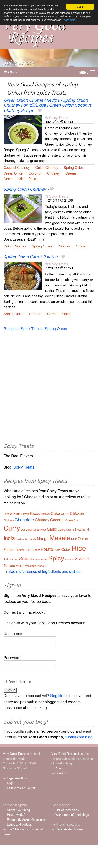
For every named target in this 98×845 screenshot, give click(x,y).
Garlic (52, 529)
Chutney (53, 173)
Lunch (32, 539)
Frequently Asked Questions (26, 819)
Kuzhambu (22, 539)
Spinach (69, 559)
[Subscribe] (46, 117)
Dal (23, 529)
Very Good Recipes (16, 753)
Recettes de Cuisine (69, 829)
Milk (74, 538)
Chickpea (9, 520)
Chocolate (24, 519)
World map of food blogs (72, 814)
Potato (47, 549)
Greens (71, 173)
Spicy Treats (58, 117)
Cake (55, 513)
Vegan (20, 566)
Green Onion (13, 173)
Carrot (52, 313)
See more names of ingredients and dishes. (44, 571)
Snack (25, 558)
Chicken (77, 513)
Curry (12, 527)
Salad (7, 559)
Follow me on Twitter (21, 787)
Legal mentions (17, 778)
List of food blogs (67, 809)
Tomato (9, 565)
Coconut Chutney (17, 167)
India (9, 537)
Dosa (32, 178)
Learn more (69, 20)
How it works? (16, 814)
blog (10, 782)
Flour (43, 529)
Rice (79, 548)
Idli (20, 178)
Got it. (80, 6)
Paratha (35, 313)
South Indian (40, 559)
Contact (60, 773)
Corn (76, 520)
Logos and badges (19, 824)
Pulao (57, 549)
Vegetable (30, 566)
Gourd (61, 529)
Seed (15, 559)
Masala (59, 537)
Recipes (10, 72)
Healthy (80, 529)
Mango (43, 538)
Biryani (25, 514)
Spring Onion (74, 167)
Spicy (56, 557)
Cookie (69, 520)
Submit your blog (18, 809)
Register (57, 695)
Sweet (82, 558)
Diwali (29, 529)
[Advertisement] (49, 386)
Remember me (20, 681)
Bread (35, 513)
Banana (8, 514)
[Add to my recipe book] (40, 110)
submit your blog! (79, 737)
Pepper (36, 549)
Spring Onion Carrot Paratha (30, 257)
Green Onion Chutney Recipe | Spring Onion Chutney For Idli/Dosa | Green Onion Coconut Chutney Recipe (47, 105)
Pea (28, 549)
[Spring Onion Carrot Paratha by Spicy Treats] (23, 275)
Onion (8, 178)
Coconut (35, 173)
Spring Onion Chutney (25, 189)
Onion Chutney (46, 167)
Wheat (40, 566)
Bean (16, 513)
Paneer (9, 549)
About (59, 768)
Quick (66, 549)
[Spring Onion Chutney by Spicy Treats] (23, 207)
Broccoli (45, 514)
